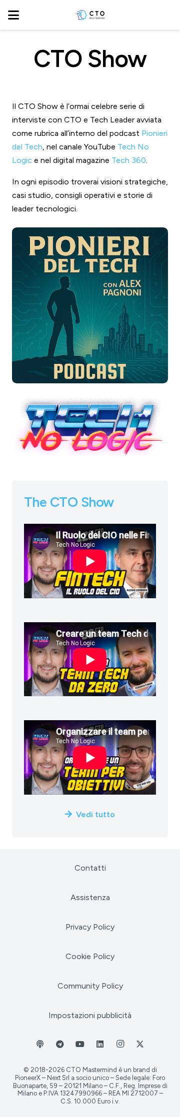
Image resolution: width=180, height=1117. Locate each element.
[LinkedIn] (100, 1044)
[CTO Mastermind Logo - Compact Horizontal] (90, 15)
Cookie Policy (90, 956)
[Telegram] (60, 1044)
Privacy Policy (90, 927)
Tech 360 (129, 160)
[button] (14, 14)
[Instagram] (120, 1044)
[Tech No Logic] (90, 426)
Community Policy (90, 986)
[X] (140, 1044)
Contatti (90, 868)
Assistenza (90, 897)
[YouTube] (80, 1044)
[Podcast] (40, 1044)
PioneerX (27, 1078)
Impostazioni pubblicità (90, 1015)
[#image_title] (90, 305)
